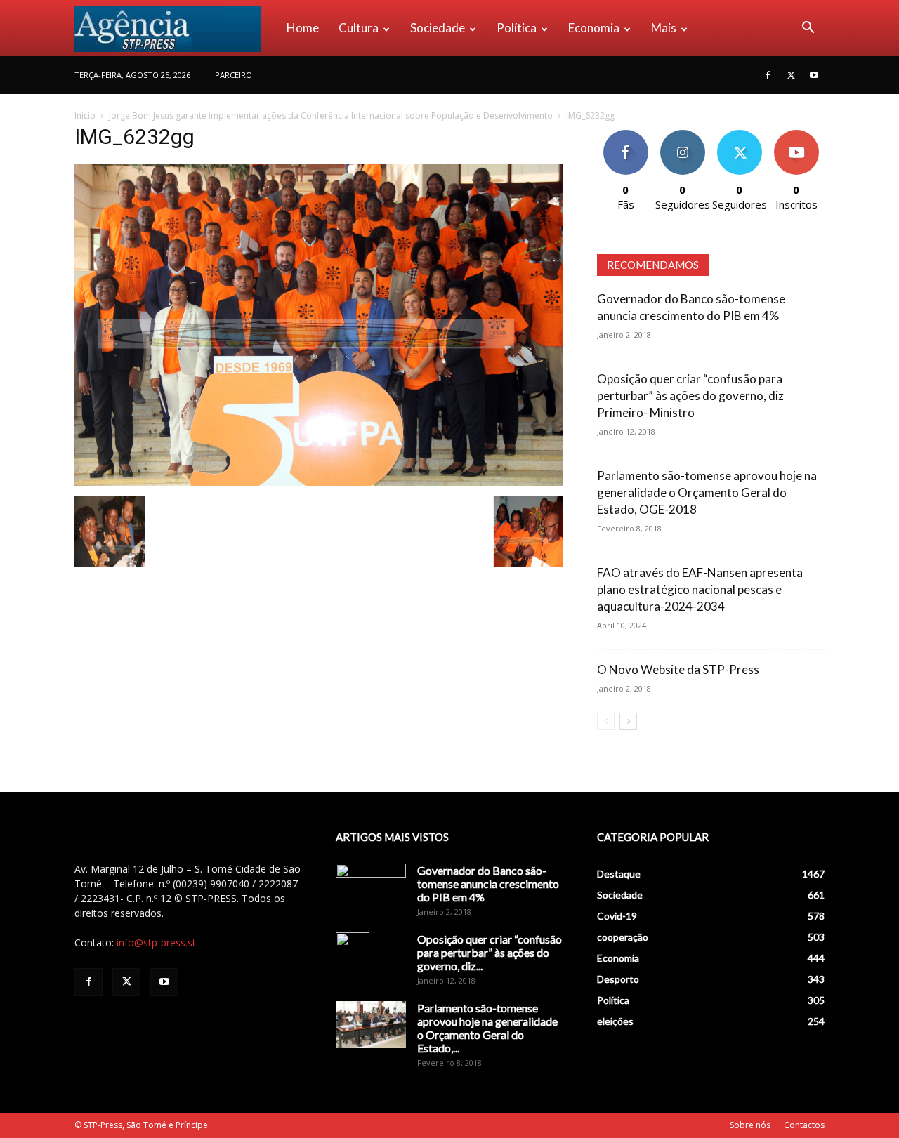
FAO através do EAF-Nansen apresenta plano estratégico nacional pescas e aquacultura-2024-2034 (700, 589)
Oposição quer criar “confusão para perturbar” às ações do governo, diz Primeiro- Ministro (690, 395)
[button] (808, 29)
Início (85, 115)
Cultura (359, 27)
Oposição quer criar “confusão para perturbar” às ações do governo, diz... (489, 952)
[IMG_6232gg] (318, 482)
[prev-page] (606, 721)
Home (303, 27)
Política (517, 27)
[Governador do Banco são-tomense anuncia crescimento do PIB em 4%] (371, 888)
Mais (663, 27)
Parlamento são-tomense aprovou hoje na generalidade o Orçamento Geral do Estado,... (487, 1027)
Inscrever (796, 135)
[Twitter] (790, 75)
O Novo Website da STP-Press (678, 669)
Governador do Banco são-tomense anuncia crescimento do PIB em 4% (488, 884)
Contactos (804, 1125)
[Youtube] (814, 75)
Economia (593, 27)
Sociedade (437, 27)
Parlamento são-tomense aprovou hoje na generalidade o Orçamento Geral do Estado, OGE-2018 (707, 492)
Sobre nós (750, 1125)
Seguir (682, 135)
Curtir (625, 135)
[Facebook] (767, 75)
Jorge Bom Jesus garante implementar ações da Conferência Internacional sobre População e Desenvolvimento (331, 115)
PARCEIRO (233, 75)
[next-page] (628, 721)
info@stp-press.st (156, 942)
